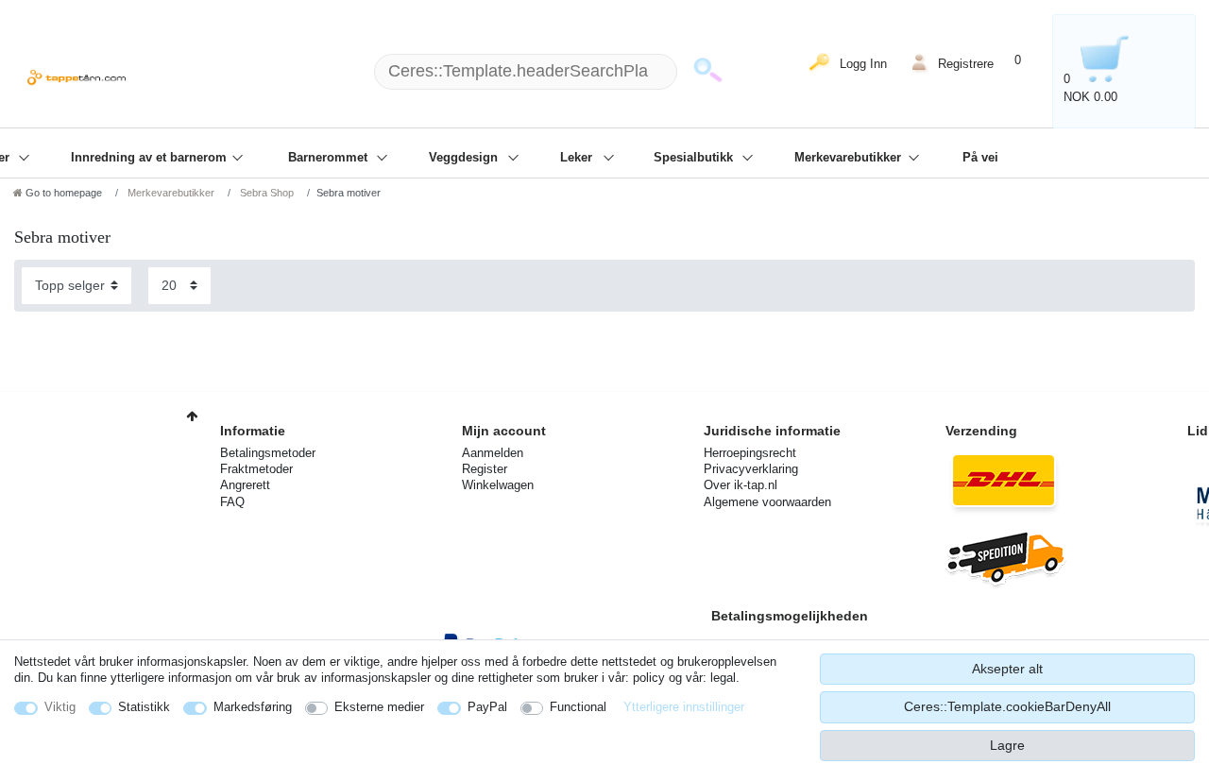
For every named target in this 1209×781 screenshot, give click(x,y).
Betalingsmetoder (267, 453)
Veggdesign (465, 157)
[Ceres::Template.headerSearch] (707, 72)
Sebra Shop (265, 192)
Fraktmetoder (256, 469)
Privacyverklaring (751, 469)
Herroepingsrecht (750, 453)
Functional (578, 707)
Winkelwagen (498, 485)
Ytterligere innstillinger (683, 707)
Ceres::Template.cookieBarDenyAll (1007, 706)
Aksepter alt (1007, 668)
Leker (578, 157)
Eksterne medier (379, 707)
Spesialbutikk (695, 157)
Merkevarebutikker (849, 157)
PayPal (487, 707)
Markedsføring (252, 707)
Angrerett (245, 485)
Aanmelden (492, 453)
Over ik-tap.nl (740, 485)
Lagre (1007, 745)
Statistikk (144, 707)
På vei (980, 157)
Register (484, 469)
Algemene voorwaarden (767, 502)
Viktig (60, 707)
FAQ (232, 502)
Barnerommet (329, 157)
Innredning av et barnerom (150, 157)
